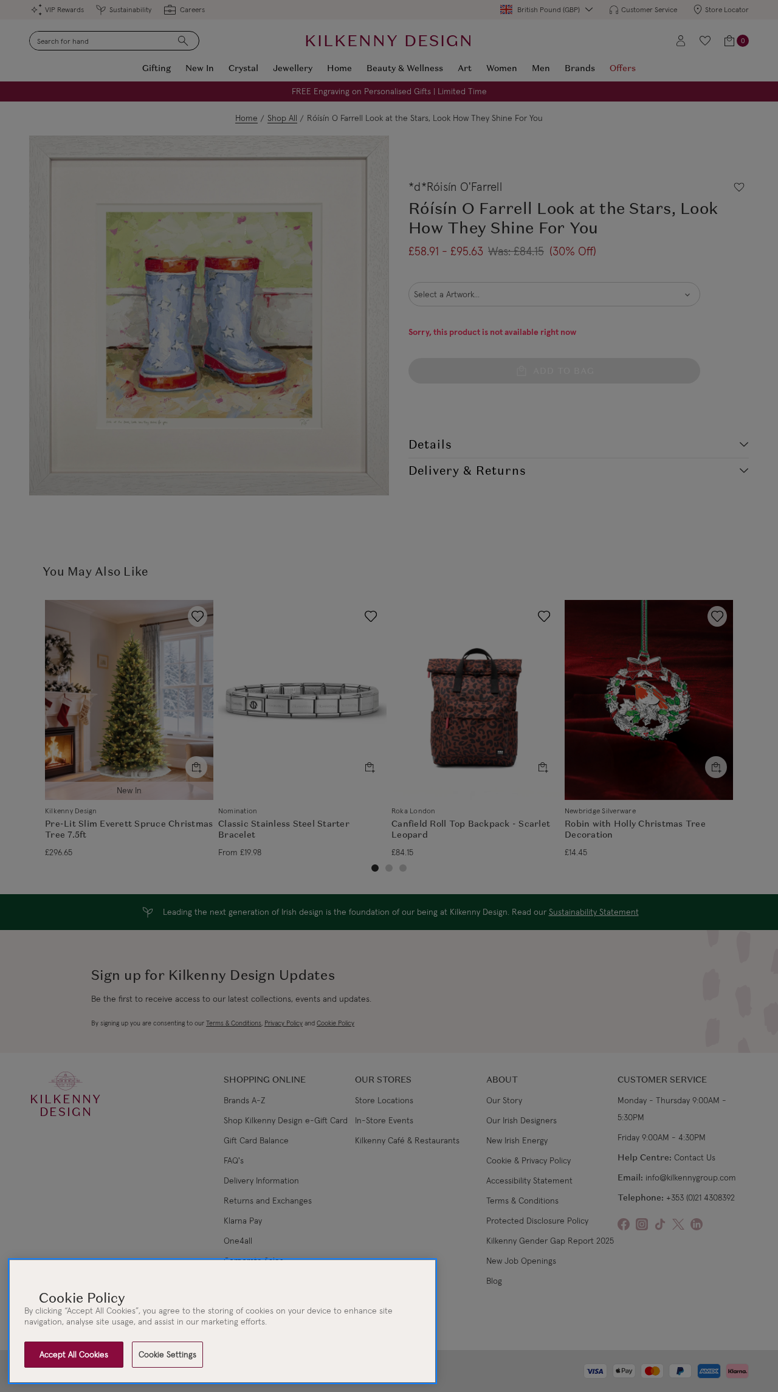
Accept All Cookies (74, 1354)
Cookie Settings (167, 1354)
